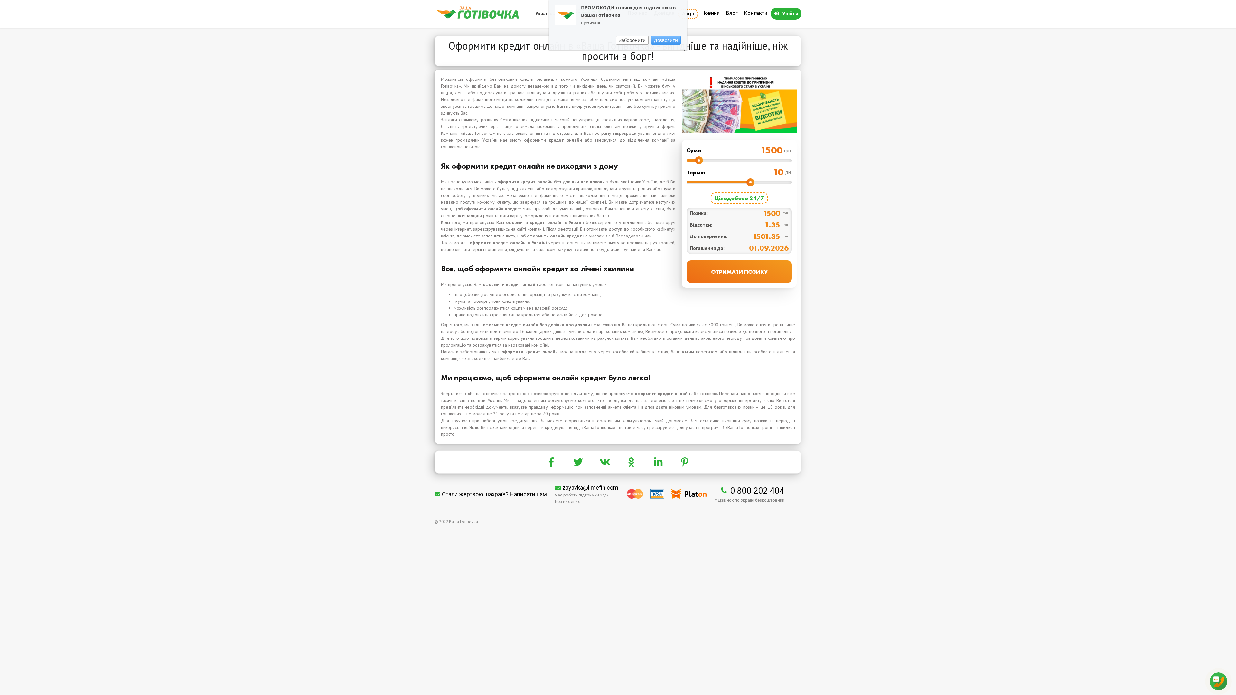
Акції (688, 14)
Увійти (790, 14)
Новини (710, 13)
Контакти (755, 13)
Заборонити (632, 40)
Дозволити (666, 40)
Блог (732, 13)
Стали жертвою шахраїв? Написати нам (494, 494)
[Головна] (477, 17)
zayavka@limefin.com (590, 487)
